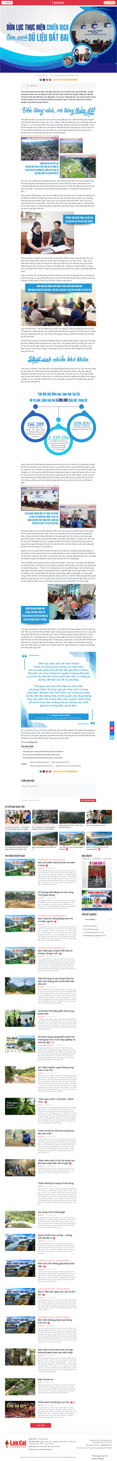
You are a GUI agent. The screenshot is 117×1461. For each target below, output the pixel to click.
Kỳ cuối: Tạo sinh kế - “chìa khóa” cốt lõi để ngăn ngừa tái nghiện (17, 827)
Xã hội (40, 1382)
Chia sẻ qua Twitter (44, 80)
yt (112, 728)
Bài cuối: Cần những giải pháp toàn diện (56, 1264)
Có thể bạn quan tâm (15, 806)
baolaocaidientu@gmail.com (43, 1449)
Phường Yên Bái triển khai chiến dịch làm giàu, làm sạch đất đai (43, 758)
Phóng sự (41, 868)
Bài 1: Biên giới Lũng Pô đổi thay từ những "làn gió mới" (55, 951)
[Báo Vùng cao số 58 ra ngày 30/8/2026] (97, 874)
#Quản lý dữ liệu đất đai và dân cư (41, 766)
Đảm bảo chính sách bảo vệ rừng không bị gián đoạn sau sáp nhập (55, 1351)
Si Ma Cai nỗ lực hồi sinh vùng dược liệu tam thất (56, 1132)
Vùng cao (86, 859)
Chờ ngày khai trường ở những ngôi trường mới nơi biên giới (16, 848)
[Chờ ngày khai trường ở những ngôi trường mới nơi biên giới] (18, 839)
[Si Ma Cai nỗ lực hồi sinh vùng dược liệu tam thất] (20, 1138)
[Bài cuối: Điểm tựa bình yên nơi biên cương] (20, 867)
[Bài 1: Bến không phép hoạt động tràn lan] (20, 1324)
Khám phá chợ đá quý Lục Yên (54, 1402)
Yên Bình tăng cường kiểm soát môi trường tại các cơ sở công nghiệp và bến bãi (56, 1040)
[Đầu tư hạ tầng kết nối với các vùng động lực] (99, 839)
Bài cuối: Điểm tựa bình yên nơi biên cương (56, 863)
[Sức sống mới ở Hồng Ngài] (20, 1219)
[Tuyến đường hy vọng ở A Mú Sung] (20, 1190)
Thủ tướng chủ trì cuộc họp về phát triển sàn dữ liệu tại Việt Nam (43, 751)
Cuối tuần (107, 859)
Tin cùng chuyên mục (15, 855)
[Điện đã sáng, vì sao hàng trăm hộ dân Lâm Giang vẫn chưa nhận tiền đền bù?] (20, 985)
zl (112, 733)
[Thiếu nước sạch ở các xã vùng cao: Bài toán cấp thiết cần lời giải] (20, 1167)
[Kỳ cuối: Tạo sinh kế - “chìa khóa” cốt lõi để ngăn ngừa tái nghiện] (18, 817)
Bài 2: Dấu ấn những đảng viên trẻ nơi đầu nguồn (55, 919)
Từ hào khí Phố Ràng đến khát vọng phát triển (56, 1012)
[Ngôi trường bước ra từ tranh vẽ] (45, 839)
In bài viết (47, 80)
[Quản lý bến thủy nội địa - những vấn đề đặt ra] (20, 1242)
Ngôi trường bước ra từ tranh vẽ (44, 847)
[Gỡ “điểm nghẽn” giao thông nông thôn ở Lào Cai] (20, 1074)
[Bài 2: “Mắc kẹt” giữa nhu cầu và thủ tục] (20, 1296)
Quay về (8, 3)
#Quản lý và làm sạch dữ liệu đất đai (68, 766)
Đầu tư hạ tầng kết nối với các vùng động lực (97, 848)
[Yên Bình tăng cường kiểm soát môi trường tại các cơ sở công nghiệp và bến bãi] (20, 1044)
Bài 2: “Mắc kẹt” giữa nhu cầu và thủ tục (56, 1292)
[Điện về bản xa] (20, 1386)
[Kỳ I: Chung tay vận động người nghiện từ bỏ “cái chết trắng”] (45, 817)
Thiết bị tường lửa (91, 932)
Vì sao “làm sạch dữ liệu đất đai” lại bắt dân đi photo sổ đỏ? (41, 755)
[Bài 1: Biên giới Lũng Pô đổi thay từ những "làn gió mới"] (20, 955)
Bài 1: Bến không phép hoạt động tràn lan (55, 1320)
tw (112, 737)
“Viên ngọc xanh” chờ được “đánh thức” (55, 1100)
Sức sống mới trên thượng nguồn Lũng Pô (71, 848)
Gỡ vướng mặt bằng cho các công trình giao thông (55, 893)
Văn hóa (40, 1405)
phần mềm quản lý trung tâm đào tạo (94, 935)
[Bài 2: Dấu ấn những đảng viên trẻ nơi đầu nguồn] (20, 923)
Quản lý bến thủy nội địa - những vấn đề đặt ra (55, 1236)
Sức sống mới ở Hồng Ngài (51, 1212)
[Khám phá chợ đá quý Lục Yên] (20, 1409)
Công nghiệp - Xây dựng (46, 1045)
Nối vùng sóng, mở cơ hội (95, 825)
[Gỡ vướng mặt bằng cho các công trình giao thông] (20, 899)
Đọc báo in (87, 855)
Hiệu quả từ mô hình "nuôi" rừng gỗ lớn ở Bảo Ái (71, 826)
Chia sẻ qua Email (50, 80)
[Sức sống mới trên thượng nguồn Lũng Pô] (72, 839)
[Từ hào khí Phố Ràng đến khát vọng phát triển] (20, 1018)
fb (112, 723)
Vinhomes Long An (93, 929)
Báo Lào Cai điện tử (15, 1444)
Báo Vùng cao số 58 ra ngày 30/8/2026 (97, 882)
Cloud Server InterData (90, 926)
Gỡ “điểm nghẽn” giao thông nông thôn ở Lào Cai (56, 1069)
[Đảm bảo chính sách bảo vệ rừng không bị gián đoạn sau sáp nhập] (20, 1357)
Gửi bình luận (89, 800)
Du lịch (40, 1105)
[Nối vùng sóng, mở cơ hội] (99, 817)
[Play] (24, 86)
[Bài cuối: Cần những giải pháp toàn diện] (20, 1268)
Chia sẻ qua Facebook (41, 80)
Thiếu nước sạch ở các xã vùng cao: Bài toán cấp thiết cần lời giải (56, 1162)
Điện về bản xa (45, 1379)
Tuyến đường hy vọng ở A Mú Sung (55, 1183)
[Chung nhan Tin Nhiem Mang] (102, 1457)
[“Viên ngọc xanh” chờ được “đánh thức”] (20, 1106)
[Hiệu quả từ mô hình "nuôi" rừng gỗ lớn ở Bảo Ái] (72, 817)
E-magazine (58, 3)
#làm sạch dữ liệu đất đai (60, 762)
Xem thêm (41, 1425)
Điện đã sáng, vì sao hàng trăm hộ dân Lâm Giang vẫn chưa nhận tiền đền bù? (56, 981)
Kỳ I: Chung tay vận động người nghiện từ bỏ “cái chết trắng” (43, 827)
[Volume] (28, 86)
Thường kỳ (97, 859)
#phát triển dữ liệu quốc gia (39, 762)
